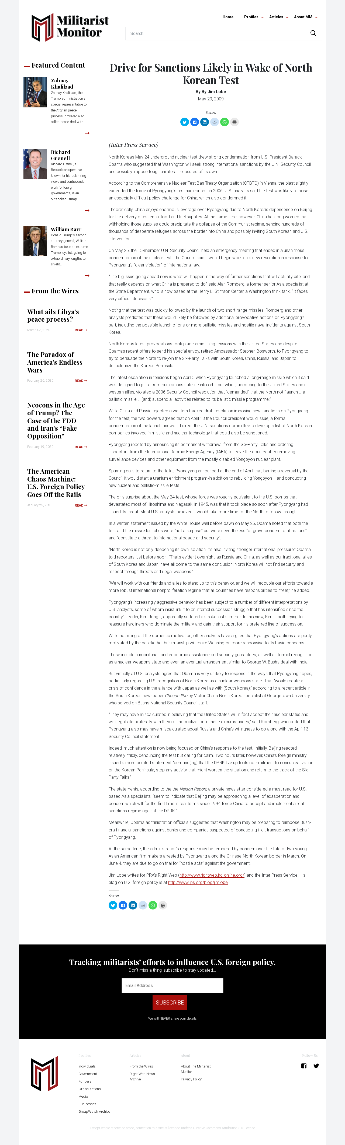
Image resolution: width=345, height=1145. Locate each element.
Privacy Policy (191, 1079)
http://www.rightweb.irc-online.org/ (212, 875)
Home (228, 17)
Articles (276, 17)
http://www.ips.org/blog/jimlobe (198, 882)
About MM (303, 17)
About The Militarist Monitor (196, 1069)
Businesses (87, 1104)
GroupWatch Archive (94, 1111)
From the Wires (141, 1066)
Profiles (251, 17)
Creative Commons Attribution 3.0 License (224, 1128)
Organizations (89, 1089)
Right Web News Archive (142, 1076)
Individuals (87, 1066)
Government (87, 1074)
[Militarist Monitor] (70, 24)
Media (83, 1096)
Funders (84, 1081)
